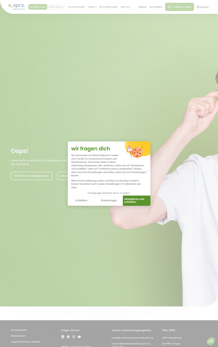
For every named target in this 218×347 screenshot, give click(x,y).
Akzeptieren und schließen (134, 200)
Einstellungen (109, 200)
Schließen (81, 200)
